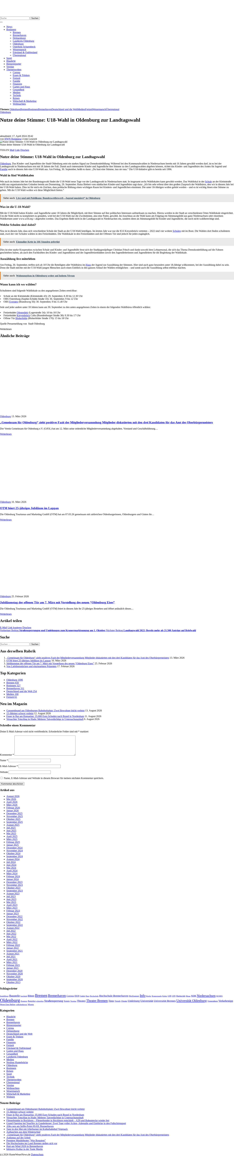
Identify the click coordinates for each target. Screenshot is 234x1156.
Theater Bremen (97, 1001)
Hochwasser (134, 996)
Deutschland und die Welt (65, 109)
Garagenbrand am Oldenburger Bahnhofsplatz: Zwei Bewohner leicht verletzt (45, 710)
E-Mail (3, 627)
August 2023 (12, 893)
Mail (12, 150)
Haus (88, 264)
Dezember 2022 (14, 916)
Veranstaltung (212, 1001)
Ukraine (124, 1001)
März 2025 (11, 839)
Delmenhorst (19, 38)
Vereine (10, 66)
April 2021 (11, 959)
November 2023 (14, 885)
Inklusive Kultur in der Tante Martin (24, 1149)
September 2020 (14, 979)
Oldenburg (18, 43)
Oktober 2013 (13, 982)
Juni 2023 (11, 899)
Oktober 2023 (13, 887)
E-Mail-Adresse (9, 766)
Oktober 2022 (13, 922)
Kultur (164, 996)
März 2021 (11, 962)
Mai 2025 (11, 833)
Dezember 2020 (14, 970)
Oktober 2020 (13, 976)
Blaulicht (10, 61)
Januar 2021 (12, 968)
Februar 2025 (13, 842)
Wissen (31, 1004)
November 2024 (14, 850)
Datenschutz (37, 1154)
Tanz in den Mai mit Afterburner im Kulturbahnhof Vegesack (37, 1129)
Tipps (111, 1001)
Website (4, 772)
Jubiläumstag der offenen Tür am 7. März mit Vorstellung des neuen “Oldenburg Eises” (57, 602)
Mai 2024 (11, 867)
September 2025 (14, 822)
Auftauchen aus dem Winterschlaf (23, 1132)
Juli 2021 (11, 956)
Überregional (19, 55)
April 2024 (11, 870)
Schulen (177, 231)
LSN (174, 996)
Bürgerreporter (13, 63)
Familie (16, 81)
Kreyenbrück (23, 315)
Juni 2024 (11, 865)
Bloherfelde (21, 318)
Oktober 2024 (13, 853)
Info (142, 995)
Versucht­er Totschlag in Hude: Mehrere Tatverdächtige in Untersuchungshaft (44, 719)
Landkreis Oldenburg (23, 41)
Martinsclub (180, 996)
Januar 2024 (12, 879)
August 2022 (12, 928)
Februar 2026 (13, 807)
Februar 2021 (13, 965)
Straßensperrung (53, 1000)
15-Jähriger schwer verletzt (19, 713)
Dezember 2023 (14, 882)
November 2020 (14, 973)
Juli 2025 (11, 827)
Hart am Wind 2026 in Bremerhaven (24, 1146)
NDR (193, 995)
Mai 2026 (11, 799)
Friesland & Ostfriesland (25, 52)
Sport (9, 58)
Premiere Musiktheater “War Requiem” (26, 1140)
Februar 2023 (13, 910)
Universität (146, 1000)
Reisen (16, 98)
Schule (208, 181)
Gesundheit (18, 89)
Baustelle (14, 995)
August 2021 (12, 953)
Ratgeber (32, 1001)
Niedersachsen (206, 995)
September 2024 (14, 856)
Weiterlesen (6, 434)
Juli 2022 (11, 930)
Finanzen (17, 84)
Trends (118, 1001)
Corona (16, 72)
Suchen (34, 18)
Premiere (24, 1001)
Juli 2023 (11, 896)
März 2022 (11, 942)
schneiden (40, 1001)
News (9, 26)
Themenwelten (13, 69)
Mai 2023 (11, 902)
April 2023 (11, 905)
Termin (67, 1001)
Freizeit (16, 78)
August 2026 (12, 796)
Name (4, 760)
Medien (16, 92)
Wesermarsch (19, 49)
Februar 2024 (13, 876)
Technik (17, 95)
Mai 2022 (11, 936)
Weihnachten (19, 104)
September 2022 (14, 925)
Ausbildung (4, 996)
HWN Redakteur (13, 139)
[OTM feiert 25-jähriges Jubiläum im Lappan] (57, 499)
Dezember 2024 (14, 847)
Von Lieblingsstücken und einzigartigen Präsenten (31, 666)
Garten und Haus (21, 86)
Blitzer (31, 995)
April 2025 (11, 836)
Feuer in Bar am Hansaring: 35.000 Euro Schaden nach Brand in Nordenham (45, 716)
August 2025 (12, 825)
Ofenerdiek (22, 312)
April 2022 (11, 939)
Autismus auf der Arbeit (18, 1137)
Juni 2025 (11, 830)
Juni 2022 (11, 933)
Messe (188, 996)
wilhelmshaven (21, 1004)
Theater (81, 1000)
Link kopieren (15, 627)
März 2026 (11, 804)
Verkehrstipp (225, 1000)
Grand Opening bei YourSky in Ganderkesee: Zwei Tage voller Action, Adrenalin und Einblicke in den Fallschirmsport (66, 1123)
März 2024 (11, 873)
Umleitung (134, 1000)
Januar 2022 (12, 948)
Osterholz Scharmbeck (24, 46)
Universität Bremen (165, 1000)
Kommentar (7, 754)
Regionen (11, 29)
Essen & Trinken (21, 75)
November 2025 (14, 816)
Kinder (148, 996)
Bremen (17, 32)
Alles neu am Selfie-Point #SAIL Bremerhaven (30, 1126)
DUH (76, 996)
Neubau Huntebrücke (17, 1062)
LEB (169, 996)
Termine (73, 1001)
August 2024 (12, 859)
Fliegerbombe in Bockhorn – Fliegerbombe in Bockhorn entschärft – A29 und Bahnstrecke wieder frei (57, 1120)
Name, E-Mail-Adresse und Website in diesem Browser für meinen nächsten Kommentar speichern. (54, 778)
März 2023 (11, 908)
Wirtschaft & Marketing (24, 101)
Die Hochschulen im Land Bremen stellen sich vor (31, 1143)
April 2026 (11, 802)
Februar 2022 (13, 945)
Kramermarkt (157, 996)
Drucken (24, 150)
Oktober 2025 (13, 819)
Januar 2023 (12, 913)
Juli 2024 (11, 862)
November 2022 (14, 919)
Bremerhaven (19, 35)
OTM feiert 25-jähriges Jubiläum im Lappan (29, 508)
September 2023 (14, 890)
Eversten (13, 301)
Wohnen (10, 1096)
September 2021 (14, 950)
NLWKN (219, 996)
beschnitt (24, 996)
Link (17, 150)
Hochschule (94, 996)
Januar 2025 (12, 845)
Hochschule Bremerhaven (113, 995)
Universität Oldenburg (191, 1001)
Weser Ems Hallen (7, 1004)
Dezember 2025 (14, 813)
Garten (82, 996)
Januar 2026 (12, 810)
